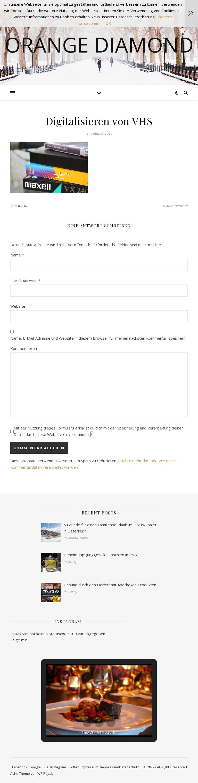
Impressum (89, 767)
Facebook (19, 767)
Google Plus (38, 767)
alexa (23, 205)
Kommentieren (23, 348)
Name (17, 254)
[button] (87, 722)
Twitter (73, 767)
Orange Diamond (99, 44)
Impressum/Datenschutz (119, 767)
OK (108, 23)
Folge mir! (19, 639)
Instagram (58, 767)
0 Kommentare (175, 205)
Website (17, 306)
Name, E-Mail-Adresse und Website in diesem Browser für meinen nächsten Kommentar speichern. (98, 338)
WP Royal (44, 773)
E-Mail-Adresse (25, 280)
